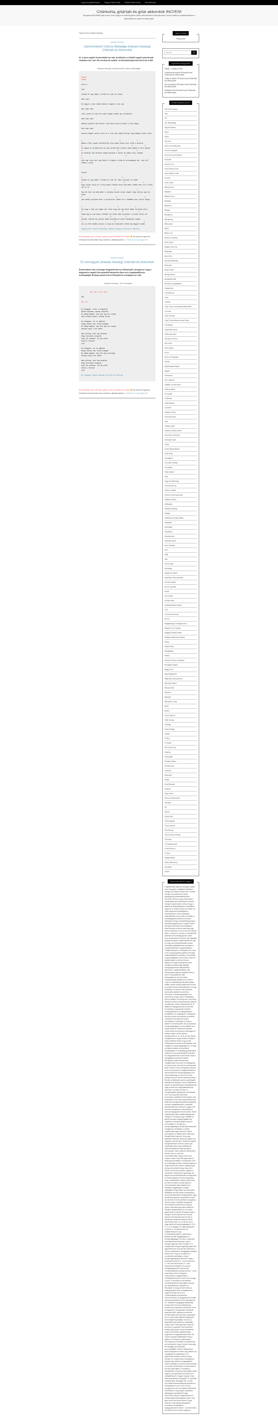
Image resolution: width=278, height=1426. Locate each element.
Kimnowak (169, 564)
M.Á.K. (167, 619)
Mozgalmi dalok (171, 665)
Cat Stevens (169, 293)
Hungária (168, 467)
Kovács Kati (169, 600)
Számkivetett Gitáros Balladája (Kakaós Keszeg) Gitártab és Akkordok (117, 48)
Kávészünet (169, 536)
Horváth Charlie (171, 463)
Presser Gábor (170, 761)
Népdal (168, 697)
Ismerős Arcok (170, 486)
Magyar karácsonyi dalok (175, 637)
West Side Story (171, 862)
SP (166, 807)
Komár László (170, 582)
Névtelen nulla (171, 702)
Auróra (167, 178)
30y (166, 114)
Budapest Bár (170, 279)
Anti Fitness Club (171, 169)
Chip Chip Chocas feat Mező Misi (178, 306)
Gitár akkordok (150, 2)
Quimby (168, 770)
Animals (168, 160)
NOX (167, 706)
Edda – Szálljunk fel (173, 69)
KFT (166, 550)
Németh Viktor (171, 683)
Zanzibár (168, 867)
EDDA (167, 362)
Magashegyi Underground (175, 623)
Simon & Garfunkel (172, 798)
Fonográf (168, 394)
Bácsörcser (169, 187)
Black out (169, 233)
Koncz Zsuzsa (170, 587)
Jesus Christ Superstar (174, 495)
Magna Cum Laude (172, 628)
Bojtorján (168, 251)
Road (167, 780)
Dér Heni (168, 343)
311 (166, 118)
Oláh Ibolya (169, 720)
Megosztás (180, 39)
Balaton (168, 192)
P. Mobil (168, 743)
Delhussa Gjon (170, 334)
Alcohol (168, 141)
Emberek (168, 375)
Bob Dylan (169, 242)
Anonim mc (169, 164)
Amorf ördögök (171, 150)
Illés (166, 477)
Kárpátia (168, 522)
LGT (166, 610)
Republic (168, 775)
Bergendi (168, 215)
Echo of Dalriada (171, 357)
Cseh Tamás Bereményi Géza (177, 320)
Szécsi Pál (169, 816)
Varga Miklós (170, 858)
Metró (167, 656)
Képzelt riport (170, 541)
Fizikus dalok (170, 389)
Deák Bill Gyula (171, 330)
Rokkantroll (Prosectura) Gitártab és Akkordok (180, 91)
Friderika (168, 398)
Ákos (167, 132)
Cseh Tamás (170, 316)
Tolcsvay (168, 839)
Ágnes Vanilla (170, 127)
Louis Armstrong (171, 614)
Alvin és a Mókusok (172, 146)
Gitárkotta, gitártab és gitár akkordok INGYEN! (139, 11)
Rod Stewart (170, 784)
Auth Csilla (169, 183)
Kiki (166, 559)
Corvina (168, 311)
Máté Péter (169, 646)
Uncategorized (171, 844)
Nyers (167, 711)
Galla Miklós (169, 403)
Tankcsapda (170, 821)
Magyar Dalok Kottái (112, 2)
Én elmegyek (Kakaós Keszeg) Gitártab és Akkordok (117, 262)
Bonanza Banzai (171, 261)
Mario (167, 642)
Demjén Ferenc (171, 339)
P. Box (167, 738)
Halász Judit (170, 426)
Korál (167, 591)
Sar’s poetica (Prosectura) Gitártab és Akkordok (180, 85)
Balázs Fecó (170, 196)
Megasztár (169, 651)
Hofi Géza (169, 453)
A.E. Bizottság (170, 123)
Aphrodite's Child (172, 173)
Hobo (167, 444)
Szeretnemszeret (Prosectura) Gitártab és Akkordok (178, 73)
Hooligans (169, 458)
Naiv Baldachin (171, 674)
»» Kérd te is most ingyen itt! (136, 240)
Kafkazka (168, 504)
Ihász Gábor (169, 472)
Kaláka (167, 513)
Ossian (167, 734)
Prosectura (169, 766)
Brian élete (169, 270)
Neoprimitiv (169, 688)
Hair (166, 421)
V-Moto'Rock (170, 849)
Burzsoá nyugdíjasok (173, 284)
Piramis (167, 752)
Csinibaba (169, 325)
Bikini (167, 228)
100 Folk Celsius (171, 109)
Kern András (170, 545)
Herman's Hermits (172, 435)
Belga (167, 210)
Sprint (167, 812)
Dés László (169, 348)
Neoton (168, 692)
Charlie (167, 302)
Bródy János (170, 274)
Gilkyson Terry (170, 412)
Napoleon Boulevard (173, 679)
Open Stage (170, 729)
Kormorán (169, 596)
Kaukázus (169, 532)
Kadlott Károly (170, 499)
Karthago (168, 527)
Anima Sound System (173, 155)
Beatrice (168, 205)
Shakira (167, 789)
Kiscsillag (168, 568)
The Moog (169, 830)
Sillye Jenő (169, 793)
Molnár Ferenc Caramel (174, 660)
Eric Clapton (170, 380)
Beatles (168, 201)
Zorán (167, 871)
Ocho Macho (170, 715)
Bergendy (169, 219)
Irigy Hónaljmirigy (172, 481)
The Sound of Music (173, 835)
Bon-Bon (168, 256)
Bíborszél (168, 224)
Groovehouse (170, 417)
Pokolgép (169, 757)
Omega (168, 724)
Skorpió (168, 803)
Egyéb (167, 371)
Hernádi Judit (170, 440)
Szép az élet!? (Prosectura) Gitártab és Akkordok (181, 79)
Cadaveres (169, 288)
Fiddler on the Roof (173, 385)
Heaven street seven (173, 431)
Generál (168, 408)
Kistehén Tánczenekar (174, 578)
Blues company (171, 238)
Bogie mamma (171, 247)
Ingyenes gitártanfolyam (90, 2)
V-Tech (167, 853)
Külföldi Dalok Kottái (132, 2)
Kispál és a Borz (171, 573)
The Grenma (170, 826)
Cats (166, 297)
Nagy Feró (169, 669)
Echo (167, 352)
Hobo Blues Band (172, 449)
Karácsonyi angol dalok (174, 518)
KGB (166, 555)
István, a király (170, 490)
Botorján (168, 265)
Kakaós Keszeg (117, 42)
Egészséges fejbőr (172, 366)
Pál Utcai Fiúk (170, 747)
